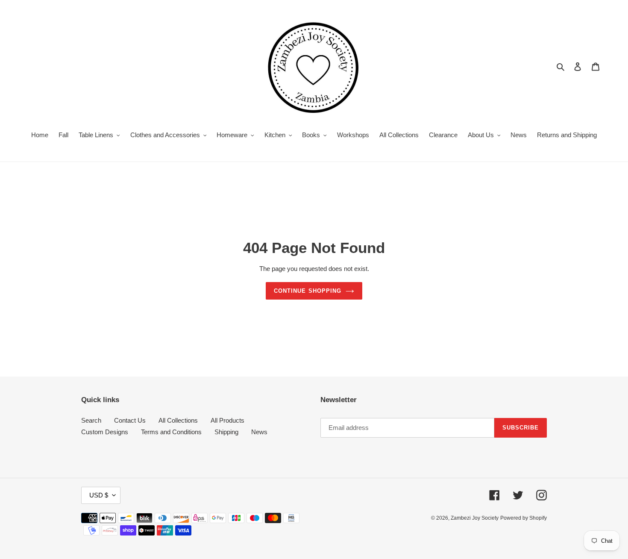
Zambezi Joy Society (475, 518)
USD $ (98, 495)
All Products (227, 420)
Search (91, 420)
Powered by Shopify (523, 518)
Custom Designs (104, 431)
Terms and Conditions (171, 431)
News (259, 431)
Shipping (226, 431)
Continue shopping (307, 291)
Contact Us (130, 420)
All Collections (178, 420)
